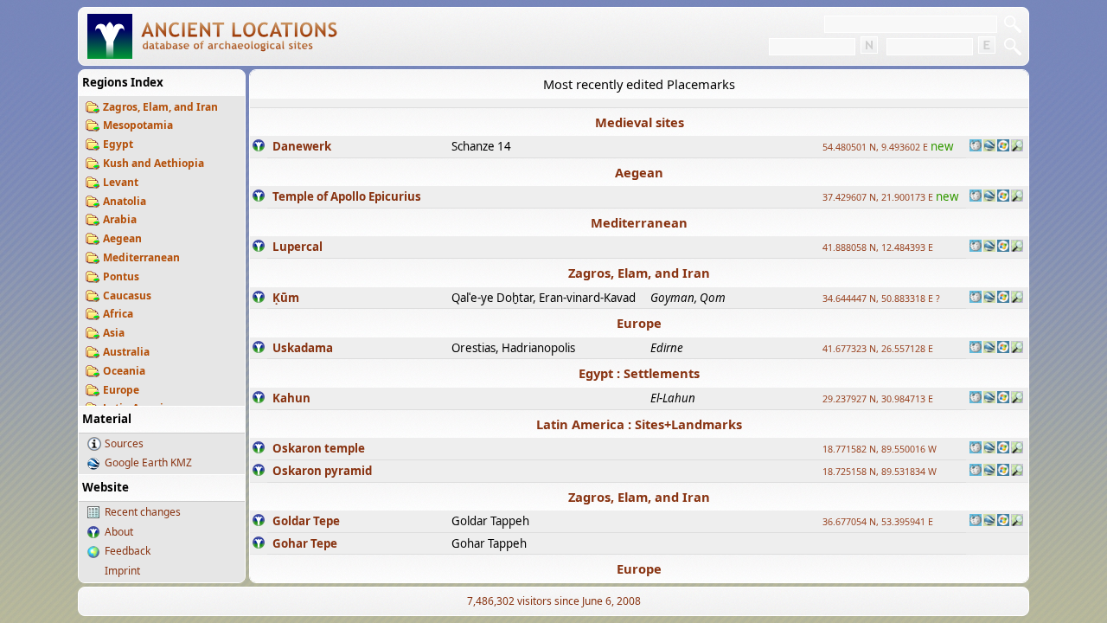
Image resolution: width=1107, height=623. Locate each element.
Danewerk (301, 146)
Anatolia (124, 201)
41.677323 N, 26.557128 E (877, 349)
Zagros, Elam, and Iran (160, 107)
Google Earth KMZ (148, 462)
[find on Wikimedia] (975, 147)
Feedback (127, 550)
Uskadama (302, 348)
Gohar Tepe (304, 543)
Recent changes (143, 511)
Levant (120, 182)
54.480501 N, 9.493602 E (875, 147)
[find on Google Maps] (989, 147)
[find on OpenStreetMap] (1017, 147)
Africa (118, 313)
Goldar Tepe (306, 521)
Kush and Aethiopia (153, 163)
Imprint (122, 570)
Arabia (120, 219)
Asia (114, 332)
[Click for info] (259, 147)
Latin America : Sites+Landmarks (639, 424)
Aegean (122, 238)
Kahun (291, 398)
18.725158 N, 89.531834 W (879, 472)
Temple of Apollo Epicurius (346, 196)
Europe (121, 389)
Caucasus (127, 295)
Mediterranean (141, 257)
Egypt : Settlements (639, 373)
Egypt (118, 144)
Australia (126, 351)
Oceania (124, 370)
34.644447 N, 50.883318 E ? (881, 298)
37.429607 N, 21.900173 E (877, 197)
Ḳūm (285, 297)
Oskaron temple (318, 448)
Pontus (121, 276)
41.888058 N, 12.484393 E (877, 247)
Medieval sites (639, 122)
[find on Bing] (1003, 147)
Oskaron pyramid (322, 470)
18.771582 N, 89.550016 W (879, 449)
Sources (124, 443)
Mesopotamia (138, 125)
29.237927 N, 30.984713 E (877, 399)
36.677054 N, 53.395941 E (877, 522)
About (119, 531)
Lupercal (297, 246)
